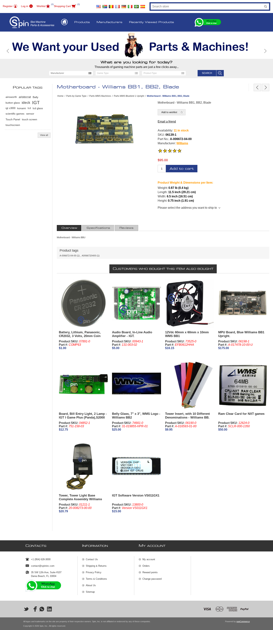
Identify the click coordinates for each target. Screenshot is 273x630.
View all (44, 135)
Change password (152, 578)
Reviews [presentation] (126, 228)
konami (21, 108)
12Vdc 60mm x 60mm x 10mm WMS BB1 (187, 334)
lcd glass (38, 108)
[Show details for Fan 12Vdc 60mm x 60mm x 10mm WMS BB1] (189, 303)
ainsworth (11, 97)
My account (148, 559)
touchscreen (13, 124)
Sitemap (90, 591)
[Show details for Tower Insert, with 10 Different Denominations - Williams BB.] (189, 385)
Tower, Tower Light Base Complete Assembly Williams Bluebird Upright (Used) (80, 499)
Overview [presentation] (69, 228)
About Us (91, 585)
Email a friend (167, 121)
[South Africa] (105, 5)
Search (265, 6)
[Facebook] (34, 609)
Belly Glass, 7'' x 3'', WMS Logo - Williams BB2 (136, 415)
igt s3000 (10, 108)
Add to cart (182, 168)
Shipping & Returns (96, 565)
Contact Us (92, 559)
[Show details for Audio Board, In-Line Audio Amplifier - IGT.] (136, 303)
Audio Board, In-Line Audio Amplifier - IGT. (132, 334)
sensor (30, 113)
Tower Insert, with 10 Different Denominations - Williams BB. (187, 415)
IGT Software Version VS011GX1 (135, 495)
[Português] (136, 5)
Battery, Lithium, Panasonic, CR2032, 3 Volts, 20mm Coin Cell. (80, 336)
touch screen (29, 119)
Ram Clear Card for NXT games (241, 414)
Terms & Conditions (96, 578)
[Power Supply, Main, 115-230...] (257, 87)
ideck (26, 103)
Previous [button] (8, 51)
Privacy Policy (93, 572)
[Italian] (130, 5)
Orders (146, 565)
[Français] (117, 5)
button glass (13, 102)
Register (8, 6)
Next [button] (265, 51)
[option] (136, 45)
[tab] (69, 228)
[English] (98, 5)
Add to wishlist (169, 112)
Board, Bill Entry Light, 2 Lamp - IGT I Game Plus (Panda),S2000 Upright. (83, 417)
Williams (182, 143)
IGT (36, 102)
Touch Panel (13, 119)
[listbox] (71, 73)
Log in (24, 6)
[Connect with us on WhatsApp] (42, 609)
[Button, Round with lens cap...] (265, 87)
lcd (29, 108)
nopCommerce (243, 621)
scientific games (15, 113)
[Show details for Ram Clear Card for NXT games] (242, 385)
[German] (124, 5)
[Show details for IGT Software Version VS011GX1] (136, 466)
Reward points (150, 572)
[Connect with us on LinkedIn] (50, 609)
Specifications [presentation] (98, 228)
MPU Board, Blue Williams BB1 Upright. (241, 334)
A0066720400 (89, 255)
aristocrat (25, 97)
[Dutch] (111, 5)
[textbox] (206, 6)
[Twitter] (26, 609)
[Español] (143, 5)
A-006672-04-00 (68, 255)
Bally (35, 97)
